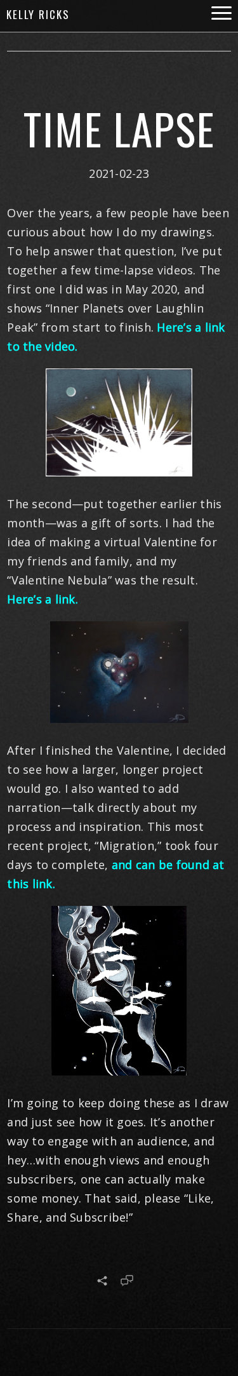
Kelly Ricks (38, 14)
